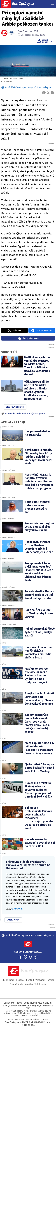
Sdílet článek (45, 41)
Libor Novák (17, 909)
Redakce (20, 980)
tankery (26, 413)
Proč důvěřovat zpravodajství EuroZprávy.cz (28, 87)
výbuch (34, 413)
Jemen (42, 413)
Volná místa (40, 984)
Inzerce (50, 980)
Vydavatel (40, 980)
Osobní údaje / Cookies (21, 984)
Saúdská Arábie (13, 413)
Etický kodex (8, 980)
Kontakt (30, 980)
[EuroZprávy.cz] (20, 4)
